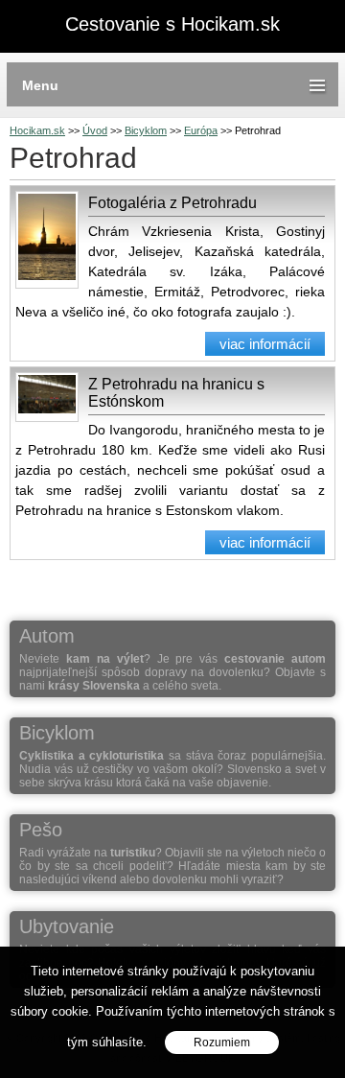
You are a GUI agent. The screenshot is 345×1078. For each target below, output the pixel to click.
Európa (201, 130)
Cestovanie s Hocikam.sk (172, 24)
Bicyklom (146, 130)
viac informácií (264, 344)
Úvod (94, 130)
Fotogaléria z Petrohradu (172, 203)
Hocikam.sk (37, 130)
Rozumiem (222, 1042)
